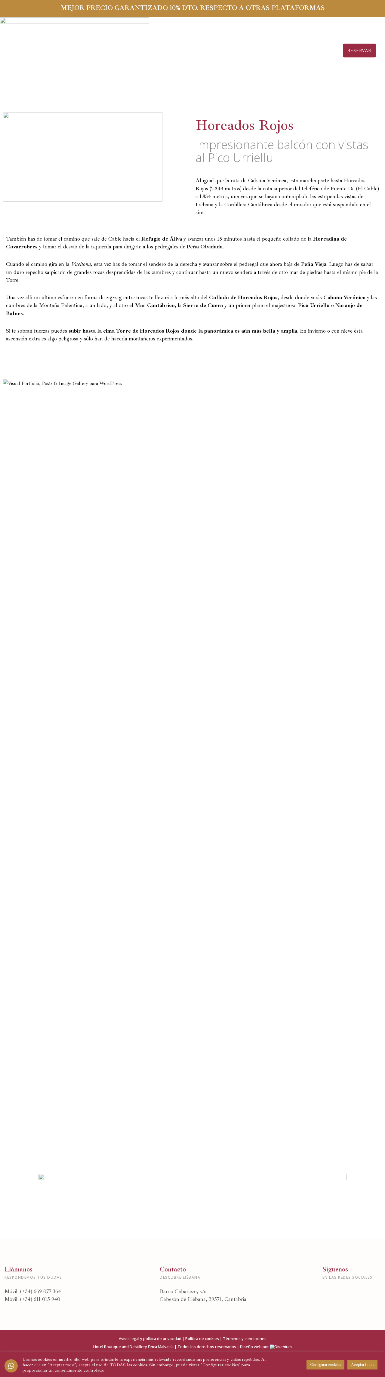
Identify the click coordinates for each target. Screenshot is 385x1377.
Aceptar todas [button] (362, 1364)
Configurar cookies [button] (325, 1364)
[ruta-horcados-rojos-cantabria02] (134, 461)
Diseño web (251, 1346)
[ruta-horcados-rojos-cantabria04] (134, 1049)
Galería (212, 50)
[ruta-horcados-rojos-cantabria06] (134, 755)
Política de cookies (202, 1338)
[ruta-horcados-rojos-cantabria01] (134, 608)
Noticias (244, 50)
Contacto (318, 50)
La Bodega (280, 50)
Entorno (179, 50)
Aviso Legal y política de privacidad (150, 1338)
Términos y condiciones (244, 1338)
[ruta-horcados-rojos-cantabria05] (134, 902)
